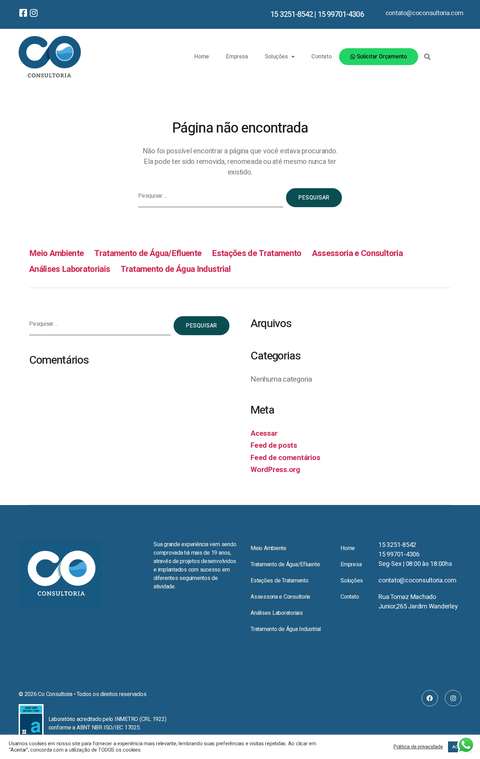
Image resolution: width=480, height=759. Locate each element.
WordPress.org (275, 469)
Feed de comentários (285, 457)
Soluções (276, 56)
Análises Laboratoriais (69, 269)
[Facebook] (430, 698)
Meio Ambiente (56, 253)
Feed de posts (274, 445)
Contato (321, 56)
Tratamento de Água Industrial (176, 269)
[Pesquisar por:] (209, 199)
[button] (427, 57)
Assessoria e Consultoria (357, 253)
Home (201, 56)
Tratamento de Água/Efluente (147, 253)
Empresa (237, 56)
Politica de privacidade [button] (418, 747)
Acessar (264, 433)
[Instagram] (453, 698)
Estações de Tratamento (256, 253)
